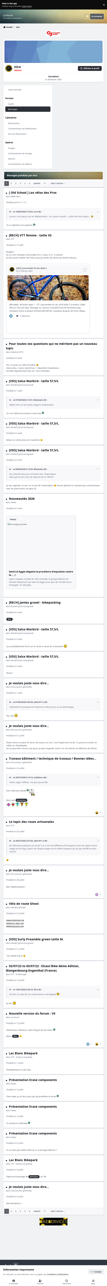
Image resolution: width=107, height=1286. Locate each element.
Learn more (5, 4)
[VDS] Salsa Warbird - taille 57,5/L (34, 381)
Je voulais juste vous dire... (29, 683)
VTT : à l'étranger (19, 974)
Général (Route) (18, 907)
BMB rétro (15, 196)
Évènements (14, 123)
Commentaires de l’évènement (22, 128)
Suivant (37, 183)
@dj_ (15, 1036)
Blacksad (38, 400)
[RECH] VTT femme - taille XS (30, 235)
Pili (35, 989)
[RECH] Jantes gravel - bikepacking (35, 602)
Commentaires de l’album (20, 164)
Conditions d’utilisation (57, 1274)
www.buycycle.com (15, 926)
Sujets (11, 104)
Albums (11, 158)
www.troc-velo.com (15, 923)
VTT (12, 239)
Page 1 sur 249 (56, 183)
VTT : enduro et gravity (21, 1057)
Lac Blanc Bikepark (23, 1053)
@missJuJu (34, 1176)
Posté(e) (16, 202)
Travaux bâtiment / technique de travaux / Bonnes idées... (52, 758)
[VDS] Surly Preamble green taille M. (36, 939)
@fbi (9, 619)
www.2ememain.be (15, 920)
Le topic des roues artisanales (31, 822)
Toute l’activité (14, 89)
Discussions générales (21, 686)
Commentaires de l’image (20, 153)
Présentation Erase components (33, 1080)
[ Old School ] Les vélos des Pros (33, 192)
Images (11, 148)
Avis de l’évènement (17, 134)
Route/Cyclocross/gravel (22, 384)
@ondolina (21, 800)
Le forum (15, 1017)
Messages (12, 109)
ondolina (38, 777)
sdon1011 (38, 702)
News (13, 502)
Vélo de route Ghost (24, 904)
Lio (35, 211)
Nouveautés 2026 (22, 499)
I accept (97, 1271)
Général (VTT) (17, 352)
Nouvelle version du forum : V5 (32, 1013)
